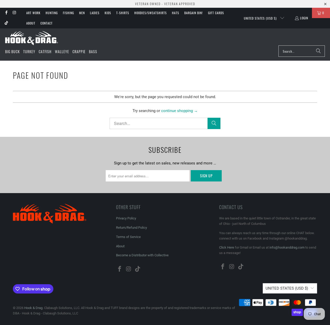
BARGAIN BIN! (193, 13)
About (120, 246)
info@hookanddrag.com (286, 247)
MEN (82, 13)
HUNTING (52, 13)
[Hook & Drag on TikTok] (6, 23)
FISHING (68, 13)
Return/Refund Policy (131, 227)
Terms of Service (128, 237)
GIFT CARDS (216, 13)
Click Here (226, 247)
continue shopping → (179, 110)
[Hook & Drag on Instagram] (14, 13)
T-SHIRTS (122, 13)
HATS (175, 13)
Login (304, 18)
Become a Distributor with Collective (142, 255)
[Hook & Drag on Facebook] (6, 13)
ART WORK (33, 13)
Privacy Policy (126, 218)
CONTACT (46, 23)
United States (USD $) (261, 18)
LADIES (95, 13)
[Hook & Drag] (31, 38)
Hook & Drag (33, 308)
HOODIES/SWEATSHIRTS (150, 13)
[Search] (318, 51)
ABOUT (30, 23)
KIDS (108, 13)
